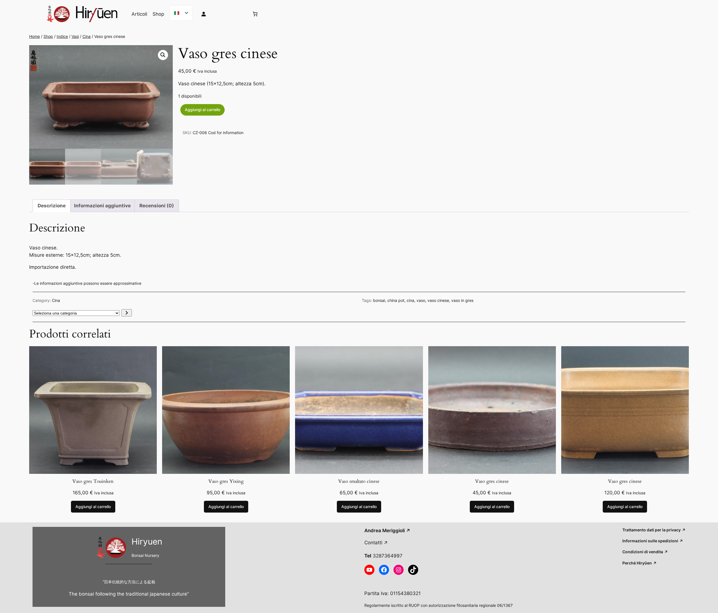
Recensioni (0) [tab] (156, 205)
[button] (163, 55)
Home (34, 36)
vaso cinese (438, 300)
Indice (62, 36)
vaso (420, 300)
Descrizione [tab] (52, 205)
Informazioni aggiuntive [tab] (102, 205)
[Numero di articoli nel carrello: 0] (255, 14)
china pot (395, 300)
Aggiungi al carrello (202, 109)
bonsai (379, 300)
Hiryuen (147, 541)
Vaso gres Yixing (226, 481)
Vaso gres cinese (492, 481)
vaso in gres (462, 300)
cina (410, 300)
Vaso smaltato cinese (358, 481)
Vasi (75, 36)
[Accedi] (221, 14)
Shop (48, 36)
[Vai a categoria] (126, 312)
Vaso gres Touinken (93, 481)
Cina (86, 36)
